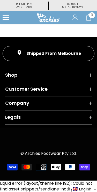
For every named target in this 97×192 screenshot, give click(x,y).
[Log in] (75, 17)
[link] (48, 53)
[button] (84, 189)
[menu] (6, 17)
